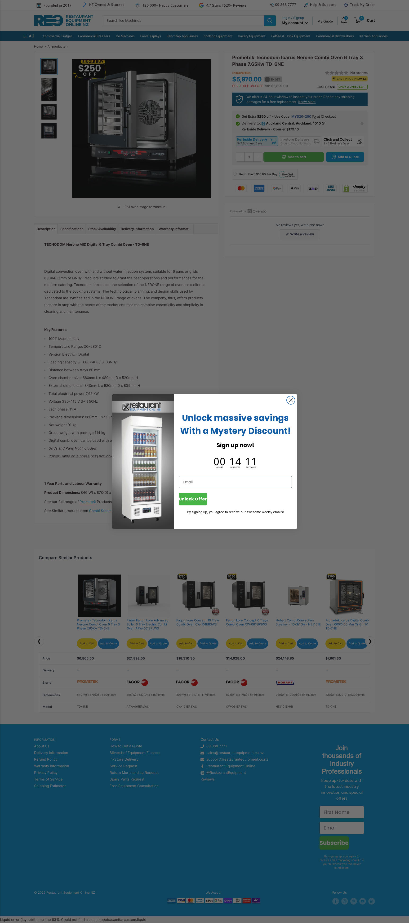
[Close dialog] (291, 400)
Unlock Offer (193, 499)
